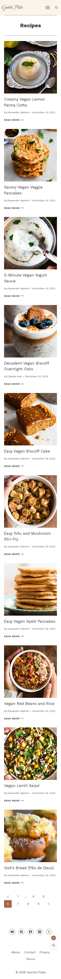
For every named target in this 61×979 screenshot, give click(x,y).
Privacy (44, 952)
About (15, 952)
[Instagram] (40, 932)
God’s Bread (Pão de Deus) (29, 868)
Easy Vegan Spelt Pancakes (29, 621)
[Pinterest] (21, 932)
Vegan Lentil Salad (21, 785)
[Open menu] (48, 7)
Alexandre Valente (18, 112)
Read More (13, 120)
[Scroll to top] (52, 973)
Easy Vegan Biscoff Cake (27, 451)
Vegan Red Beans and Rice (29, 703)
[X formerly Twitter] (49, 932)
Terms (30, 959)
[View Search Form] (56, 8)
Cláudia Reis (14, 376)
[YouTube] (12, 932)
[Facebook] (30, 932)
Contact (30, 952)
